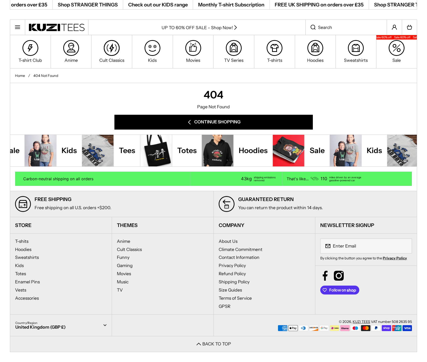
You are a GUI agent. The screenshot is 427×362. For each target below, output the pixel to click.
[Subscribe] (405, 246)
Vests (20, 290)
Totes (20, 273)
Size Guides (230, 290)
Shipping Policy (234, 281)
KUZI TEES (361, 321)
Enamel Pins (27, 281)
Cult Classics (129, 249)
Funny (123, 257)
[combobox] (346, 27)
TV (120, 290)
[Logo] (56, 27)
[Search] (310, 27)
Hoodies (23, 249)
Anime (123, 241)
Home (20, 75)
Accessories (27, 298)
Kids (19, 265)
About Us (228, 241)
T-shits (21, 241)
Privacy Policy (232, 265)
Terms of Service (235, 298)
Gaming (125, 265)
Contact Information (239, 257)
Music (122, 281)
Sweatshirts (27, 257)
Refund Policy (232, 273)
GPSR (225, 306)
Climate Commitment (240, 249)
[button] (409, 27)
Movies (124, 273)
